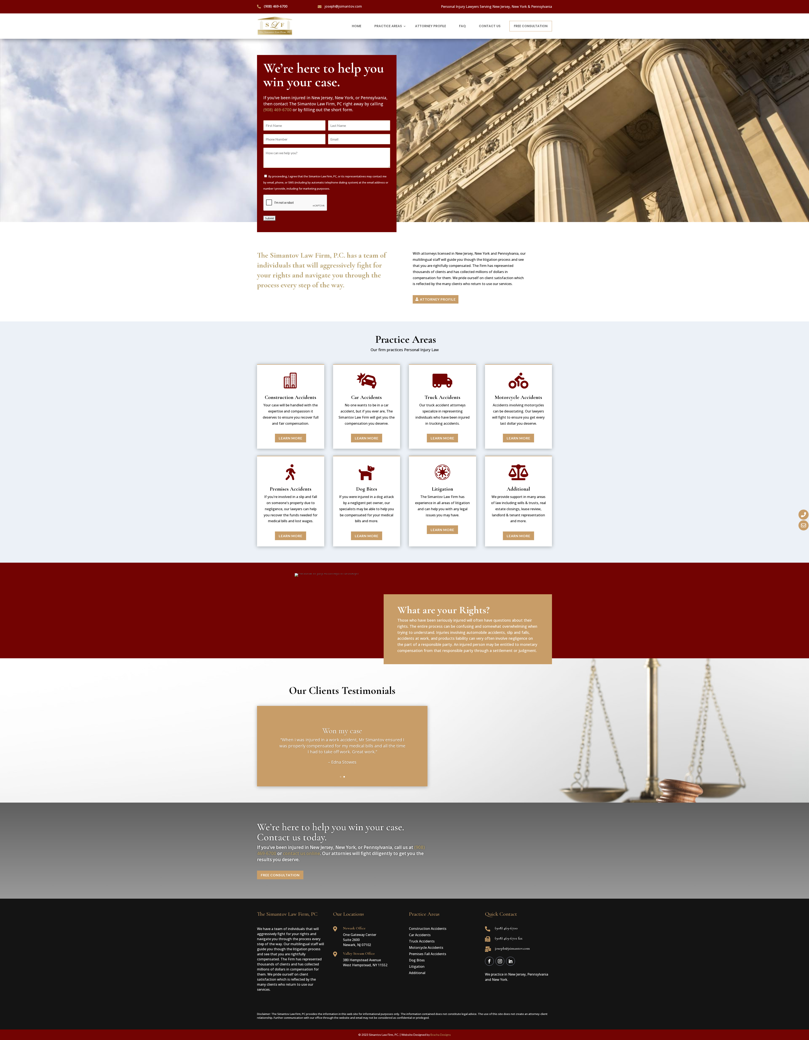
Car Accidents (420, 935)
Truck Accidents (422, 942)
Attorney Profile (438, 299)
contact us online (301, 853)
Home (356, 26)
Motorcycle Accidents (426, 948)
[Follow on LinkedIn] (510, 961)
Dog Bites (417, 960)
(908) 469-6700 (277, 109)
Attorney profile (430, 26)
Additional (417, 973)
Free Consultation (531, 26)
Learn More (290, 438)
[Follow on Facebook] (489, 961)
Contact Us (490, 26)
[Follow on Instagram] (500, 961)
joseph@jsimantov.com (343, 6)
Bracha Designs (440, 1034)
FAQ (462, 26)
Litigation (417, 967)
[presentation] (295, 203)
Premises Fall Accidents (427, 954)
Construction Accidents (427, 929)
